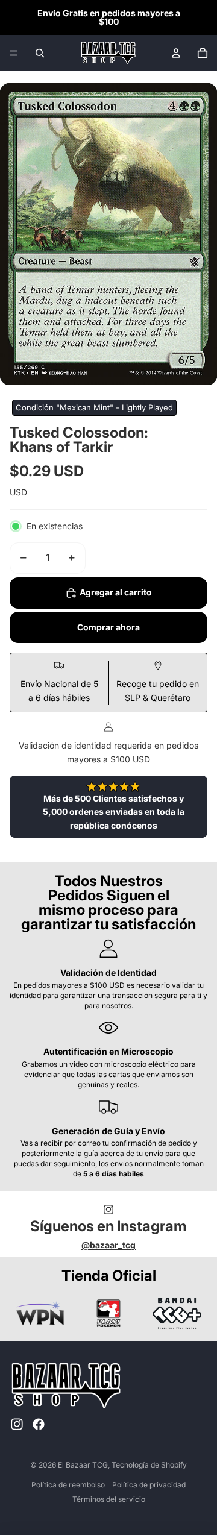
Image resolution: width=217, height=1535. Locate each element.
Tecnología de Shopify (149, 1464)
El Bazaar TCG (83, 1464)
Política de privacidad (149, 1484)
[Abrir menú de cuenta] (176, 53)
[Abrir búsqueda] (40, 53)
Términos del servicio (108, 1499)
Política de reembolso (68, 1484)
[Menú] (14, 53)
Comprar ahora (108, 627)
